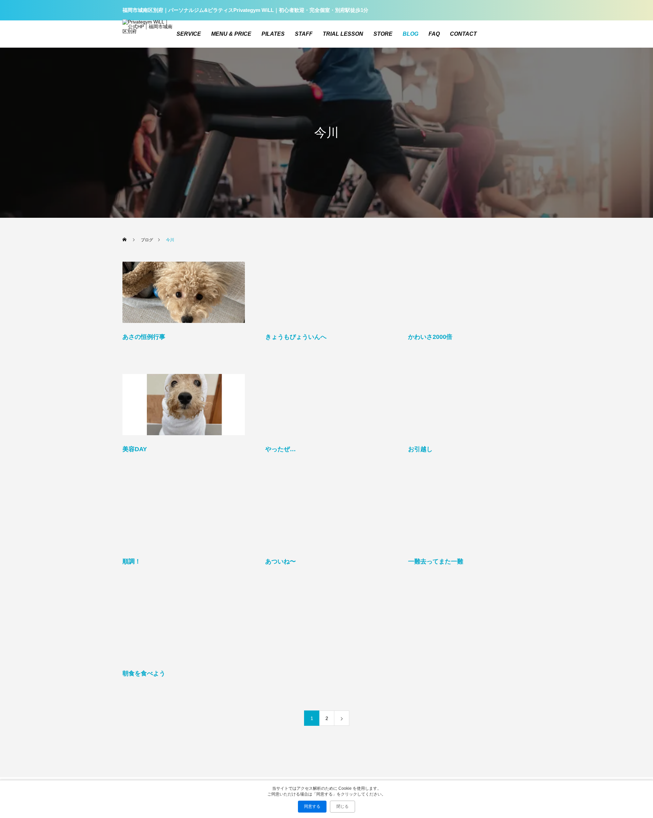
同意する (312, 806)
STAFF (304, 34)
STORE (382, 34)
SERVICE (189, 34)
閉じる (342, 806)
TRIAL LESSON (343, 34)
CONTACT (463, 34)
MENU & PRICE (231, 34)
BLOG (410, 34)
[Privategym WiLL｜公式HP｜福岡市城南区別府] (147, 34)
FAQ (434, 34)
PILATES (273, 34)
